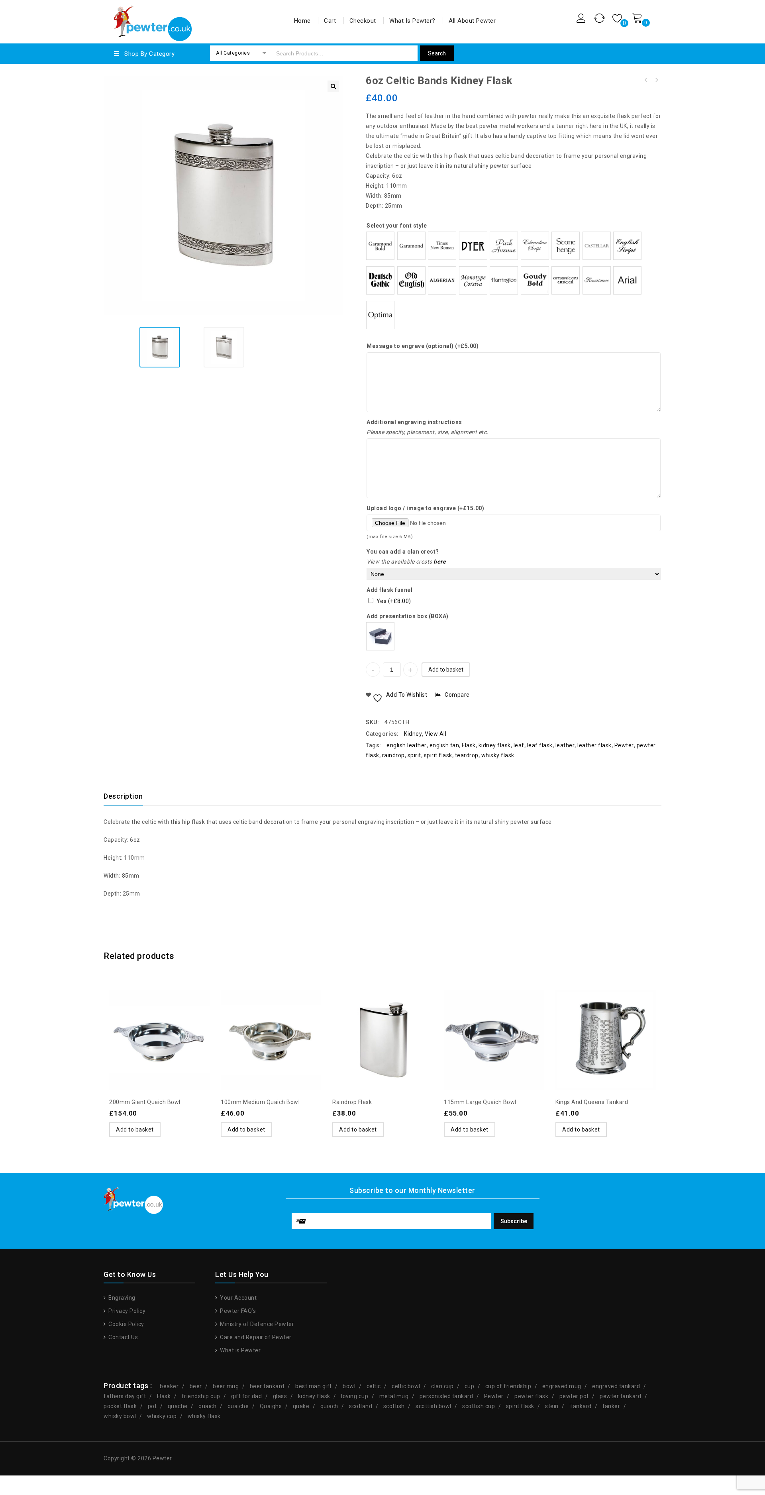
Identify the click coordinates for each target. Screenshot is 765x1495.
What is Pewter (240, 1350)
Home (302, 20)
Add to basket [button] (135, 1129)
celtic (374, 1386)
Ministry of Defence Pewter (256, 1324)
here (440, 561)
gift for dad (246, 1396)
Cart (330, 20)
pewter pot (574, 1396)
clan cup (442, 1386)
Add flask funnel (389, 590)
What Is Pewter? (412, 20)
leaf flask (540, 745)
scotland (360, 1406)
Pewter (624, 745)
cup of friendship (508, 1386)
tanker (611, 1406)
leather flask (594, 745)
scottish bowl (433, 1406)
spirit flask (438, 755)
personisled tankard (446, 1396)
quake (301, 1406)
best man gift (313, 1386)
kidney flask (495, 745)
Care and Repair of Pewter (255, 1337)
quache (178, 1406)
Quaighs (271, 1406)
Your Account (238, 1298)
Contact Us (122, 1337)
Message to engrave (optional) (423, 346)
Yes (394, 601)
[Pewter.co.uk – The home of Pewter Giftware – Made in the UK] (152, 20)
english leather (406, 745)
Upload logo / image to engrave (425, 508)
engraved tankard (616, 1386)
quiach (329, 1406)
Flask (469, 745)
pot (152, 1406)
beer (196, 1386)
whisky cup (162, 1416)
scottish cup (478, 1406)
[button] (333, 86)
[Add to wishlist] (143, 1020)
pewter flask (531, 1396)
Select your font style (397, 225)
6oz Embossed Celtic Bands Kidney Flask (656, 80)
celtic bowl (406, 1386)
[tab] (128, 796)
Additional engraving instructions (414, 422)
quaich (207, 1406)
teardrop (467, 755)
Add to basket (445, 669)
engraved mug (561, 1386)
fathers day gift (125, 1396)
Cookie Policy (125, 1324)
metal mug (394, 1396)
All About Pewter (472, 20)
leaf (519, 745)
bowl (349, 1386)
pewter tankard (620, 1396)
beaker (169, 1386)
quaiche (238, 1406)
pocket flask (120, 1406)
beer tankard (267, 1386)
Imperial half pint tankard (645, 80)
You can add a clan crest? (403, 551)
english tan (444, 745)
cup (470, 1386)
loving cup (354, 1396)
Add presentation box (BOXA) (408, 616)
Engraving (121, 1298)
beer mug (226, 1386)
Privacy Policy (126, 1311)
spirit (414, 755)
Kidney (413, 734)
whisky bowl (120, 1416)
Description (123, 796)
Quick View (175, 1020)
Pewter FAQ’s (237, 1311)
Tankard (580, 1406)
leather (565, 745)
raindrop (393, 755)
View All (435, 734)
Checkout (362, 20)
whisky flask (497, 755)
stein (552, 1406)
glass (280, 1396)
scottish (394, 1406)
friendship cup (201, 1396)
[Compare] (159, 1020)
